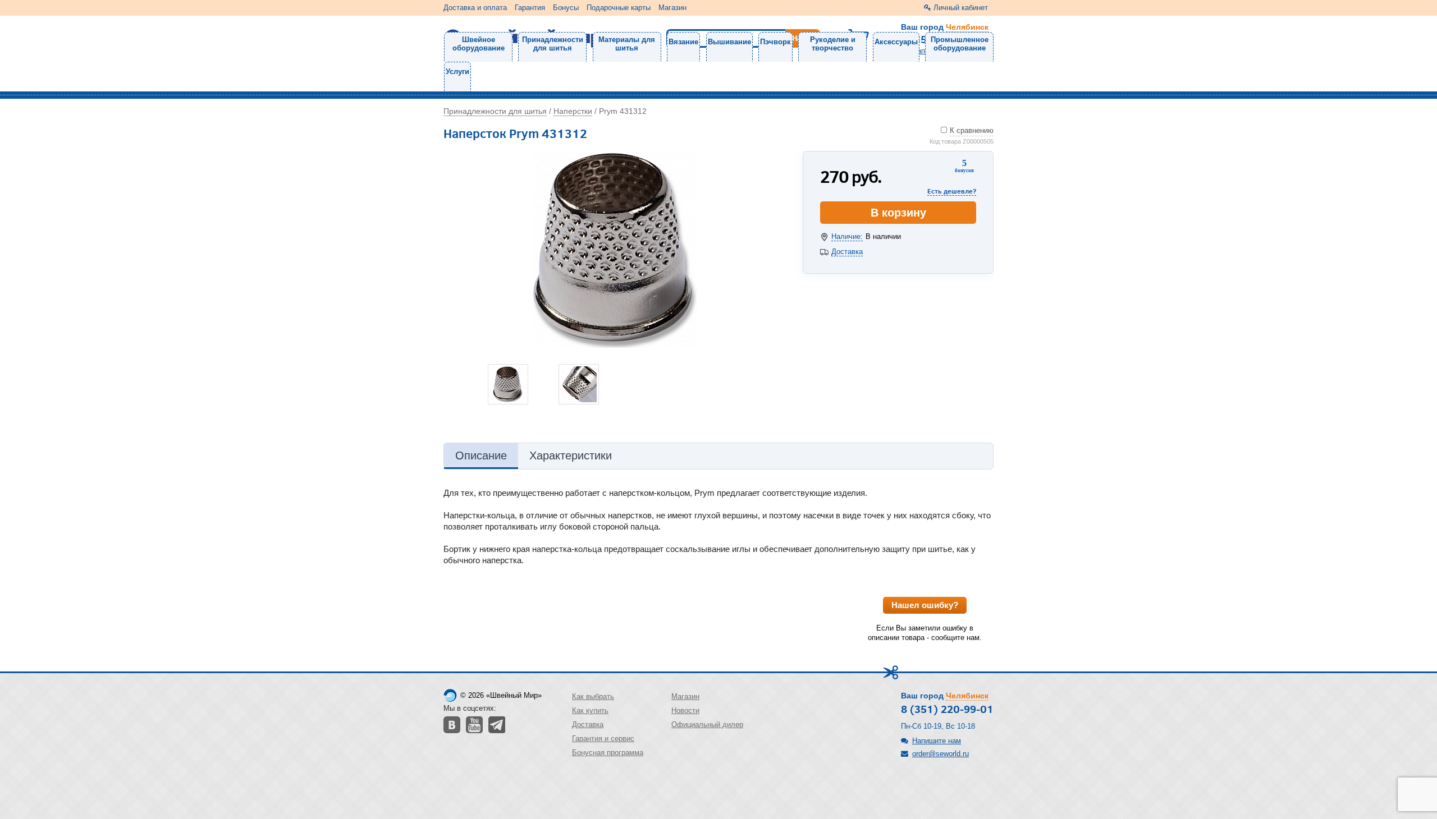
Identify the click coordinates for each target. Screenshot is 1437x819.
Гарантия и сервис (603, 738)
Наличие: (847, 236)
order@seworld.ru (940, 753)
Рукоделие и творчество (832, 43)
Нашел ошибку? (924, 605)
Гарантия (530, 7)
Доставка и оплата (475, 7)
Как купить (590, 710)
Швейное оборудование (478, 43)
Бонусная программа (607, 752)
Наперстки (572, 111)
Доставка (847, 251)
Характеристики (570, 455)
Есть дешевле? (951, 191)
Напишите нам (936, 741)
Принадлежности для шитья (552, 43)
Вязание (683, 42)
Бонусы (566, 7)
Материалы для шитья (626, 43)
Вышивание (729, 42)
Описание (481, 455)
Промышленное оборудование (959, 43)
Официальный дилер (707, 724)
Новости (685, 710)
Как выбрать (593, 696)
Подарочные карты (619, 7)
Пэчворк (775, 42)
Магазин (672, 7)
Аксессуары (896, 42)
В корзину (898, 212)
